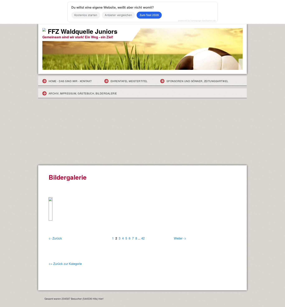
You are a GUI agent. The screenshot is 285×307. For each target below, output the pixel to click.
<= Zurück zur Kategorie (65, 263)
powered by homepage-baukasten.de (197, 20)
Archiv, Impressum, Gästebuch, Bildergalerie (83, 93)
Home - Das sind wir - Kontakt (70, 81)
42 (143, 238)
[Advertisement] (142, 134)
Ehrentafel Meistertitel (129, 81)
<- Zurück (55, 238)
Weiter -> (180, 238)
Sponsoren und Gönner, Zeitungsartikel (197, 81)
